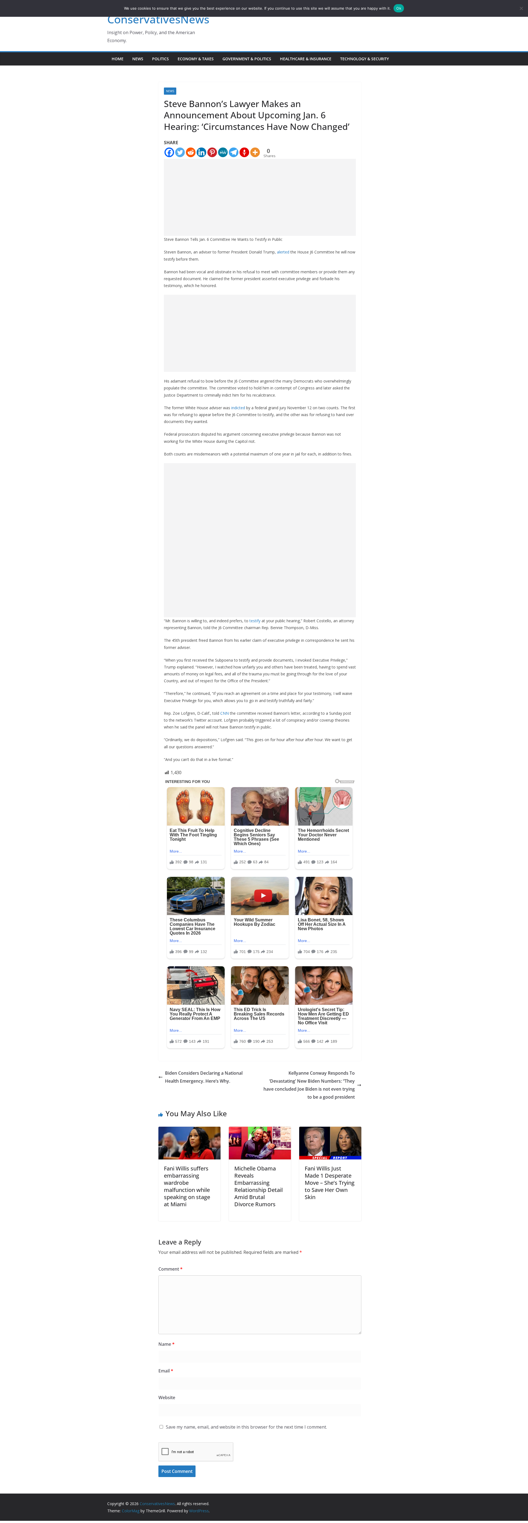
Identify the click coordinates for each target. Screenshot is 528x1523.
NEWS (137, 58)
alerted (283, 252)
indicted (238, 407)
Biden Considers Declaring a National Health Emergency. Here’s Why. (204, 1077)
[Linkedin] (201, 152)
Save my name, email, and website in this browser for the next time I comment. (246, 1427)
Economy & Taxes (196, 58)
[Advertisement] (260, 197)
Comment (170, 1269)
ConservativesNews (158, 19)
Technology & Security (364, 58)
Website (166, 1397)
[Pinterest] (212, 152)
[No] (521, 8)
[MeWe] (223, 152)
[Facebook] (169, 152)
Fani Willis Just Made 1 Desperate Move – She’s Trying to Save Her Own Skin (329, 1183)
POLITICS (160, 58)
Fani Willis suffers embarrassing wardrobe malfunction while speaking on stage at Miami (187, 1186)
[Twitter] (180, 152)
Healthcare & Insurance (305, 58)
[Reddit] (191, 152)
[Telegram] (233, 152)
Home (117, 58)
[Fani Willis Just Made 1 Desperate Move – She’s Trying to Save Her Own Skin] (330, 1131)
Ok (398, 8)
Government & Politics (246, 58)
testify (254, 620)
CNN (224, 713)
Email (165, 1371)
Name (166, 1344)
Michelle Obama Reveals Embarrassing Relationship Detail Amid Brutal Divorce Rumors (258, 1186)
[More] (255, 152)
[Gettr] (244, 152)
